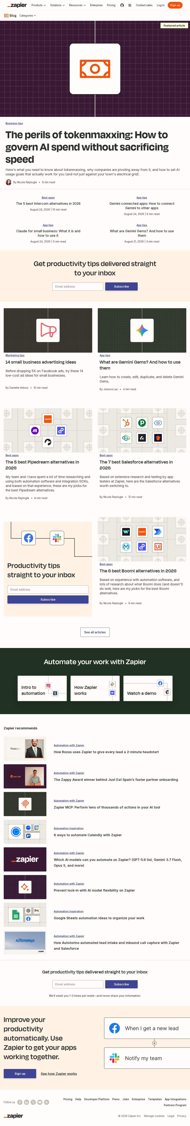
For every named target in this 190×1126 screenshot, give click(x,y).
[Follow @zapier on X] (33, 1102)
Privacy (181, 1115)
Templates (155, 1099)
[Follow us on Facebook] (19, 1102)
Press (115, 1099)
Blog (13, 15)
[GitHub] (122, 5)
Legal (171, 1115)
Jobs (125, 1099)
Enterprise (138, 1099)
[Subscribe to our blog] (46, 1102)
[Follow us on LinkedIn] (26, 1102)
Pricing (67, 1099)
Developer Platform (96, 1099)
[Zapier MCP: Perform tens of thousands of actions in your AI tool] (25, 804)
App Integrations (175, 1099)
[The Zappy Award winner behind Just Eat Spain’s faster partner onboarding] (25, 776)
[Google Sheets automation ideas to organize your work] (25, 915)
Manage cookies (154, 1115)
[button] (121, 286)
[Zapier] (17, 5)
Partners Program (175, 1105)
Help (78, 1099)
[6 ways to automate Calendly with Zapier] (25, 832)
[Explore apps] (129, 5)
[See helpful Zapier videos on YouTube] (39, 1102)
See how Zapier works (59, 1074)
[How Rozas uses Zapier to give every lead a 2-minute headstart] (25, 749)
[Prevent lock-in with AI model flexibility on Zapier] (25, 887)
